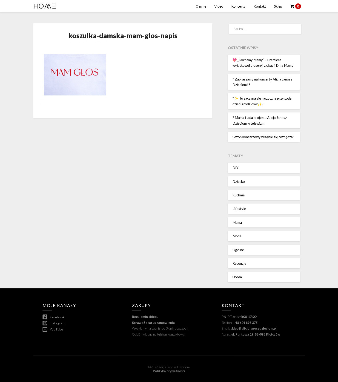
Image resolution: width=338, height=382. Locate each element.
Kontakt (260, 6)
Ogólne (238, 250)
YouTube (56, 329)
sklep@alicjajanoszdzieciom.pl (253, 328)
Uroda (237, 277)
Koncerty (238, 6)
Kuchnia (238, 195)
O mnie (201, 6)
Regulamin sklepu (145, 317)
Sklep (278, 6)
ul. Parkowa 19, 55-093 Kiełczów (255, 334)
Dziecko (238, 181)
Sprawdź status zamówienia (153, 323)
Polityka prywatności (169, 371)
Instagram (57, 323)
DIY (235, 168)
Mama (237, 222)
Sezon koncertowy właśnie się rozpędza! (263, 137)
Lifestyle (239, 209)
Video (218, 6)
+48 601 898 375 (245, 323)
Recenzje (239, 263)
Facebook (57, 317)
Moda (236, 236)
